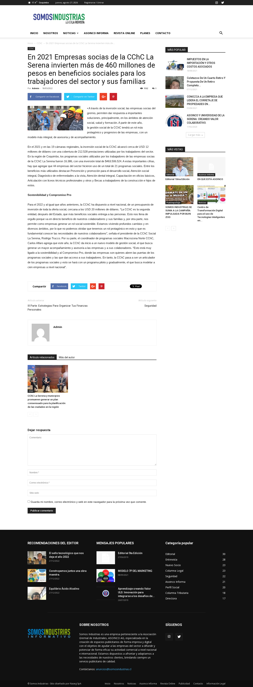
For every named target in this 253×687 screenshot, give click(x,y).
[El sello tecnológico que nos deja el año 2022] (37, 557)
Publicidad (184, 683)
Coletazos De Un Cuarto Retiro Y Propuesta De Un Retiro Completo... (206, 81)
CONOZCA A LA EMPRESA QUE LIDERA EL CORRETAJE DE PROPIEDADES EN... (205, 100)
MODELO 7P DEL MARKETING (135, 570)
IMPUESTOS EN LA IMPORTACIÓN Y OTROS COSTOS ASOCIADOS (201, 63)
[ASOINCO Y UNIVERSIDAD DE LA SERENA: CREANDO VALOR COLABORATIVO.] (174, 120)
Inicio (34, 33)
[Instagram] (216, 2)
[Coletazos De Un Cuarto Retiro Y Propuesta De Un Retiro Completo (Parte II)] (174, 82)
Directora (171, 598)
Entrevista (171, 559)
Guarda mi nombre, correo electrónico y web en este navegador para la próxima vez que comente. (89, 501)
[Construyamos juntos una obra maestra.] (37, 575)
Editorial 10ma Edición (177, 179)
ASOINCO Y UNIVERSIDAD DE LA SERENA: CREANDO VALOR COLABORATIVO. (205, 119)
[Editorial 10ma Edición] (179, 166)
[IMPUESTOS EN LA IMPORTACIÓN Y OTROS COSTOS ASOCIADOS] (174, 63)
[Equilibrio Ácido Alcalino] (37, 593)
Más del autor (67, 357)
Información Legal (216, 683)
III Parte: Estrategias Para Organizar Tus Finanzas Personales (58, 307)
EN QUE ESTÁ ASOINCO (210, 179)
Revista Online (124, 33)
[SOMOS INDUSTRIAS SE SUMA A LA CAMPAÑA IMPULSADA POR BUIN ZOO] (179, 194)
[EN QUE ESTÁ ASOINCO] (211, 166)
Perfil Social (172, 587)
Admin (35, 88)
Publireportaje (173, 202)
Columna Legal (174, 570)
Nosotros (50, 33)
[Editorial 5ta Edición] (105, 557)
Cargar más (194, 134)
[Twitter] (222, 2)
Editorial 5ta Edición (130, 553)
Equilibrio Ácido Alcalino (64, 588)
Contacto (162, 33)
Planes (145, 33)
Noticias (69, 33)
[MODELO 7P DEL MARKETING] (105, 575)
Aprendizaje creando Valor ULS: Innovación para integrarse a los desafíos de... (136, 592)
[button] (221, 33)
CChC (39, 43)
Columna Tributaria (176, 593)
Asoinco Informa (96, 33)
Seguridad (150, 305)
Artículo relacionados (42, 357)
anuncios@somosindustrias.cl (113, 669)
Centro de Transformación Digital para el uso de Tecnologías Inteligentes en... (211, 214)
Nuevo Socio (173, 565)
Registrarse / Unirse (94, 2)
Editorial (170, 174)
